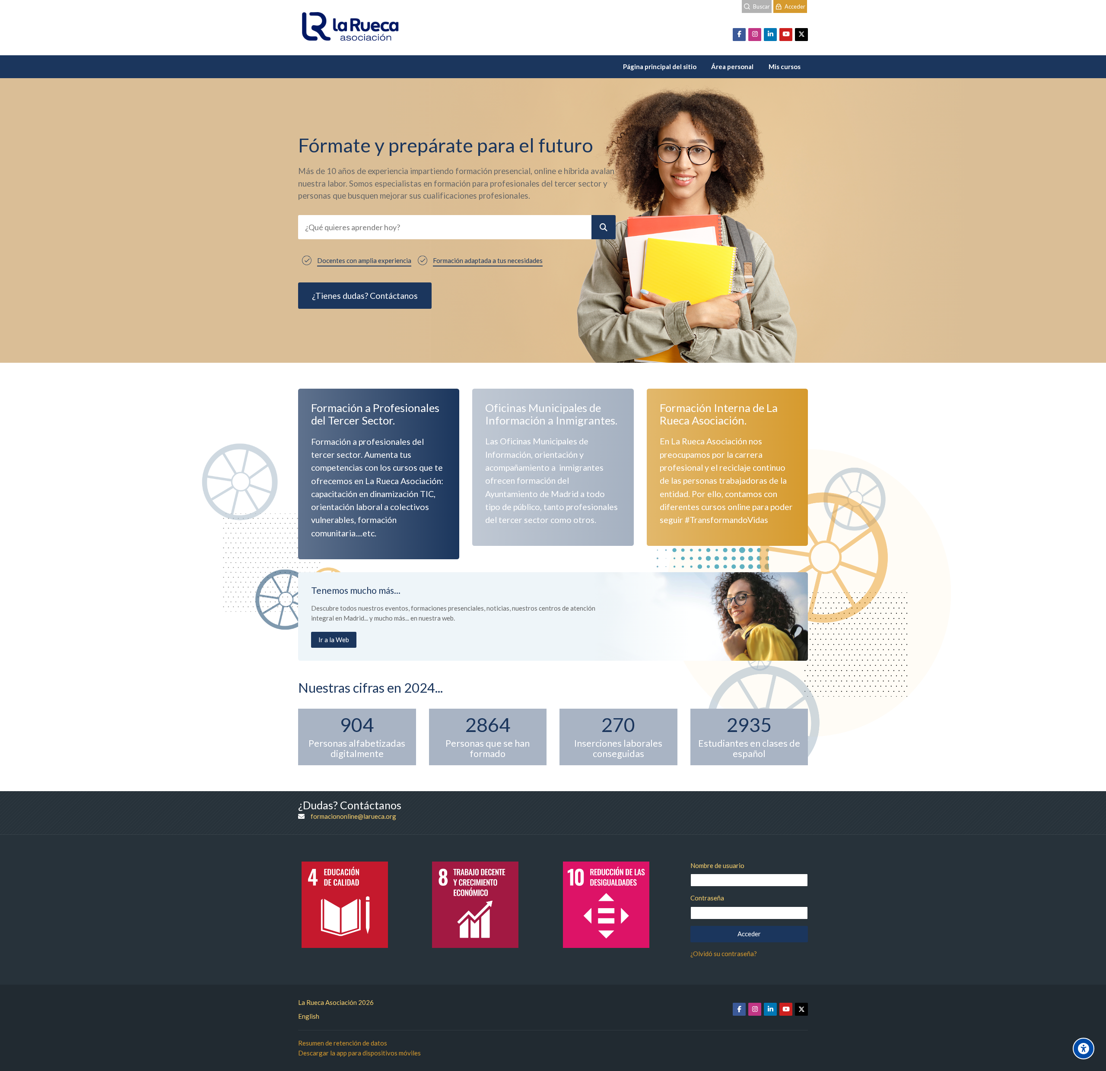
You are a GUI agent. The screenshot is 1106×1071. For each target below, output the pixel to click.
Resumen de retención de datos (342, 1043)
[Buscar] (603, 227)
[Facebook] (739, 34)
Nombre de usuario (717, 865)
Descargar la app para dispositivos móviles (359, 1053)
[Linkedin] (770, 34)
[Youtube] (785, 34)
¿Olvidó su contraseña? (723, 953)
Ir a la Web (333, 639)
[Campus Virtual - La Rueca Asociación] (350, 28)
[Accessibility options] (1083, 1048)
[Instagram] (754, 34)
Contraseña (707, 898)
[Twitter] (801, 34)
